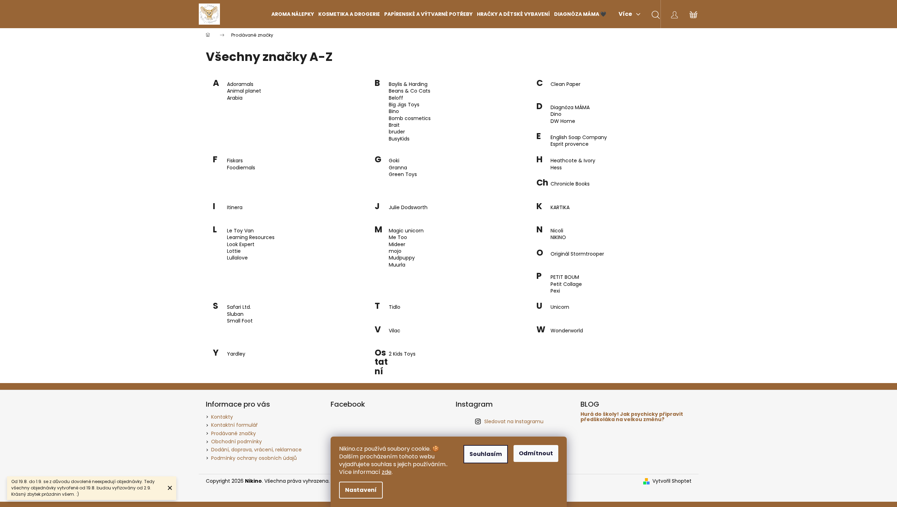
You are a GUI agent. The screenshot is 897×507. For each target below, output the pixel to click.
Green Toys (403, 174)
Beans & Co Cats (409, 91)
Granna (398, 167)
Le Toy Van (240, 230)
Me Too (398, 237)
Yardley (236, 354)
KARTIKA (560, 207)
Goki (394, 160)
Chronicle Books (570, 184)
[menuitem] (292, 14)
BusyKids (399, 139)
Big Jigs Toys (404, 104)
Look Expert (240, 244)
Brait (394, 125)
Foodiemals (241, 167)
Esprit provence (570, 144)
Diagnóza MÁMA (570, 107)
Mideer (397, 244)
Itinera (234, 207)
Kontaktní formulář (234, 424)
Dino (556, 114)
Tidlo (394, 307)
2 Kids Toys (402, 354)
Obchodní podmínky (236, 441)
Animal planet (244, 91)
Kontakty (222, 416)
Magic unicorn (406, 230)
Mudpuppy (402, 258)
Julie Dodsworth (408, 207)
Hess (556, 167)
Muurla (397, 265)
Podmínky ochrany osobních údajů (254, 458)
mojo (395, 251)
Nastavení (361, 490)
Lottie (234, 251)
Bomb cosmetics (410, 118)
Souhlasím (485, 454)
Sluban (235, 314)
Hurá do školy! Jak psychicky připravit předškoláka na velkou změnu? (631, 417)
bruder (397, 132)
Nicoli (557, 230)
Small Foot (240, 321)
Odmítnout (536, 453)
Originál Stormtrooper (577, 254)
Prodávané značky (233, 433)
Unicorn (560, 307)
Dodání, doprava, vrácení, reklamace (256, 449)
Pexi (555, 291)
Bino (394, 111)
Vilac (394, 330)
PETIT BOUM (565, 277)
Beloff (396, 98)
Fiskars (235, 160)
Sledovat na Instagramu (513, 421)
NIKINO (558, 237)
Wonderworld (567, 330)
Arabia (234, 98)
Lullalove (237, 258)
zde (387, 472)
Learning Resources (251, 237)
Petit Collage (566, 284)
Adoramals (240, 84)
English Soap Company (579, 137)
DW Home (563, 121)
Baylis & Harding (408, 84)
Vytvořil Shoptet (672, 481)
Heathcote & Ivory (573, 160)
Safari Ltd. (239, 307)
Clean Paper (565, 84)
